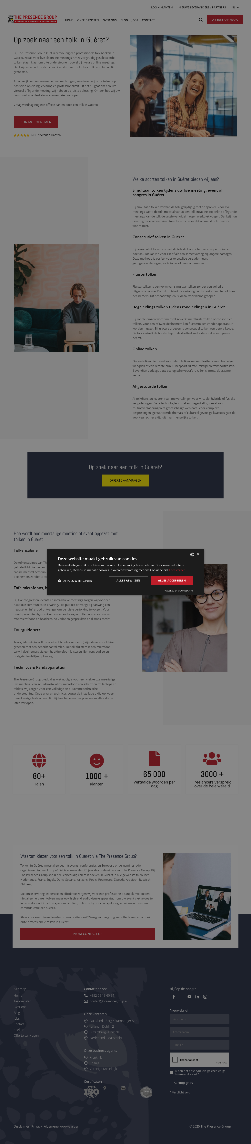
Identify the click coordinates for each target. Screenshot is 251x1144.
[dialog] (125, 572)
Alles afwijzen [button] (128, 580)
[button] (75, 580)
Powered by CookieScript (178, 590)
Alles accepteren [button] (172, 580)
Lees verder (177, 570)
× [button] (197, 554)
